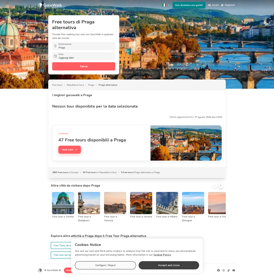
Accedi (215, 4)
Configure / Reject (105, 265)
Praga (91, 84)
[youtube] (234, 270)
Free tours (57, 84)
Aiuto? (69, 270)
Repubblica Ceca (75, 84)
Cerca (84, 66)
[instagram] (223, 270)
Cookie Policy (162, 255)
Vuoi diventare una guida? (189, 5)
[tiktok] (228, 270)
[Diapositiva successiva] (220, 185)
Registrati (230, 4)
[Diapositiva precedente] (214, 185)
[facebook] (218, 270)
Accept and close (169, 265)
